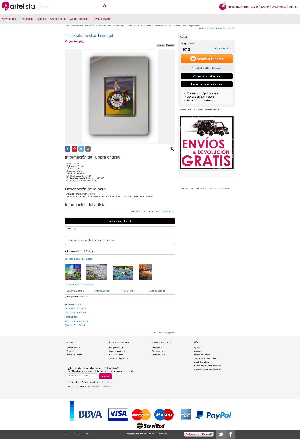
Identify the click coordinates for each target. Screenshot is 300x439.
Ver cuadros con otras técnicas (79, 284)
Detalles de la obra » (223, 48)
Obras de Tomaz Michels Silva (158, 26)
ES (66, 434)
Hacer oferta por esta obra (206, 84)
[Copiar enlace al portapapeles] (88, 149)
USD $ (216, 109)
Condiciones (106, 386)
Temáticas (26, 18)
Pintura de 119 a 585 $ (75, 308)
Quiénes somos (73, 347)
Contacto (198, 351)
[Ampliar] (172, 150)
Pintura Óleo (90, 26)
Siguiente (170, 45)
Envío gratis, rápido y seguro (203, 93)
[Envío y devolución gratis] (206, 143)
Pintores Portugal (73, 304)
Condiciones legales (202, 362)
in (87, 434)
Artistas (41, 18)
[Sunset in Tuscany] (148, 272)
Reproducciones (116, 355)
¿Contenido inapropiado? (164, 333)
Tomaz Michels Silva (135, 26)
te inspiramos (223, 188)
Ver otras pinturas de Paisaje (78, 259)
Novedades (9, 18)
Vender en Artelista (237, 6)
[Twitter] (221, 434)
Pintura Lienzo (104, 26)
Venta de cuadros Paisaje (77, 321)
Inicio (67, 26)
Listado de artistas (202, 355)
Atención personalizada (200, 100)
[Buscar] (104, 6)
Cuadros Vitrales (157, 291)
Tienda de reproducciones (205, 358)
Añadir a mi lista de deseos (208, 68)
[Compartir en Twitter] (81, 149)
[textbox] (74, 6)
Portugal (106, 36)
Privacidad (95, 386)
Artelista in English (74, 355)
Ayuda (254, 6)
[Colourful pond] (75, 272)
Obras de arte (77, 26)
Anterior (160, 45)
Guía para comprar (117, 351)
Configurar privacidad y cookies (207, 369)
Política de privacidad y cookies (207, 366)
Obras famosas (79, 18)
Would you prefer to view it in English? (217, 28)
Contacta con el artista (120, 221)
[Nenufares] (126, 273)
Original (183, 37)
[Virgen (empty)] (120, 96)
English (265, 6)
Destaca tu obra (158, 355)
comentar (110, 240)
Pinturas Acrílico (101, 291)
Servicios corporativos (118, 358)
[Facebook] (230, 434)
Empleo (70, 351)
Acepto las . (92, 382)
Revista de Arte (102, 18)
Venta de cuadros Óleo (75, 313)
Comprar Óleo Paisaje (75, 325)
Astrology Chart (179, 26)
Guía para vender (159, 351)
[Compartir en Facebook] (67, 149)
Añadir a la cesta (210, 59)
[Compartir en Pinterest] (74, 149)
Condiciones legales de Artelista (97, 382)
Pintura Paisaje (118, 26)
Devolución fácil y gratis (200, 96)
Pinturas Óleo (128, 291)
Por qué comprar (116, 347)
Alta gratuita (279, 6)
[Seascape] (99, 272)
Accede (293, 6)
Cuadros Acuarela (75, 291)
